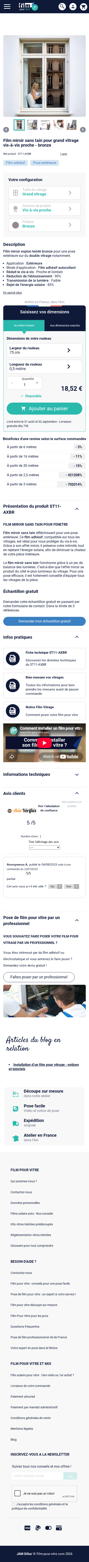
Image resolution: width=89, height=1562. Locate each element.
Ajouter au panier (48, 409)
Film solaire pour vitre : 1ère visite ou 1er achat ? (42, 1375)
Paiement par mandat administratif (34, 1407)
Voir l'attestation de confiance (49, 808)
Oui (55, 886)
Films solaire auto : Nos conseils (32, 1213)
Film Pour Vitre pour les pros (29, 1316)
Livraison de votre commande (30, 1386)
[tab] (44, 350)
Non (71, 886)
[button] (19, 124)
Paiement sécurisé (23, 1396)
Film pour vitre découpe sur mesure (34, 1305)
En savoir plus (12, 292)
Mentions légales (22, 1428)
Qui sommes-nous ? (24, 1181)
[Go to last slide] (6, 129)
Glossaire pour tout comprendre (32, 1245)
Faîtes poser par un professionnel (38, 977)
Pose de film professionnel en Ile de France (39, 1337)
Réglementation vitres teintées (31, 1235)
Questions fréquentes (25, 1326)
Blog (14, 1439)
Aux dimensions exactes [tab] (65, 325)
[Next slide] (83, 129)
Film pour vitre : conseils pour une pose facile (40, 1283)
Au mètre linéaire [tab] (24, 325)
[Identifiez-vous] (73, 6)
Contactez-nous (21, 1192)
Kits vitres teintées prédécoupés (32, 1224)
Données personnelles (25, 1203)
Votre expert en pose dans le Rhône (34, 1348)
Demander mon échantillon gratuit (45, 621)
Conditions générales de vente (31, 1418)
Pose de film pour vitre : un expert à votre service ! (43, 1294)
